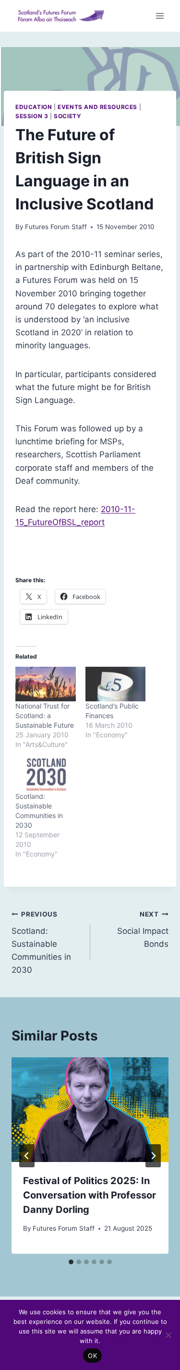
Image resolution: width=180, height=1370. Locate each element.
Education (33, 106)
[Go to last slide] (27, 1155)
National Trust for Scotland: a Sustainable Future (44, 715)
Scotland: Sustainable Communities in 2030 (41, 942)
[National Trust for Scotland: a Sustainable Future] (45, 684)
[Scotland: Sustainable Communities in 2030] (45, 775)
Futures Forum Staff (56, 227)
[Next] (153, 1155)
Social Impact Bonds (142, 929)
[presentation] (90, 1109)
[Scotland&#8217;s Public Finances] (115, 684)
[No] (168, 1335)
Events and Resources (97, 106)
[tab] (71, 1262)
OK (92, 1355)
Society (67, 116)
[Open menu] (159, 16)
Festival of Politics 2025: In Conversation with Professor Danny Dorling (89, 1195)
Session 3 (31, 116)
